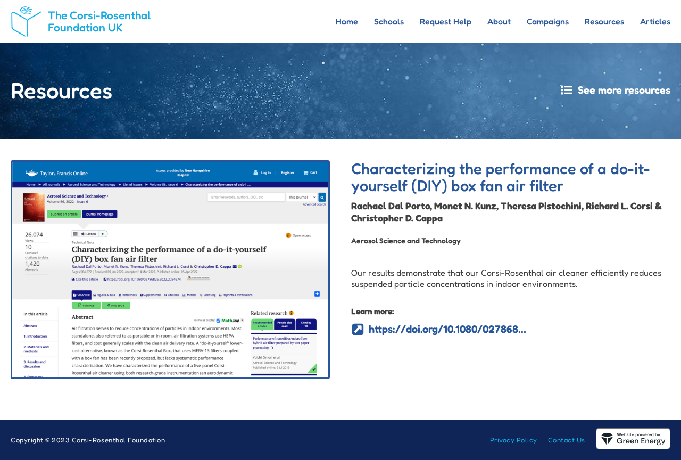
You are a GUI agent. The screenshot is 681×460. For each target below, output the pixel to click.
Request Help (445, 21)
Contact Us (566, 440)
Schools (389, 21)
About (499, 21)
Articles (655, 21)
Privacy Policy (513, 440)
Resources (604, 21)
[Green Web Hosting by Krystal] (633, 446)
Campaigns (548, 21)
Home (347, 21)
